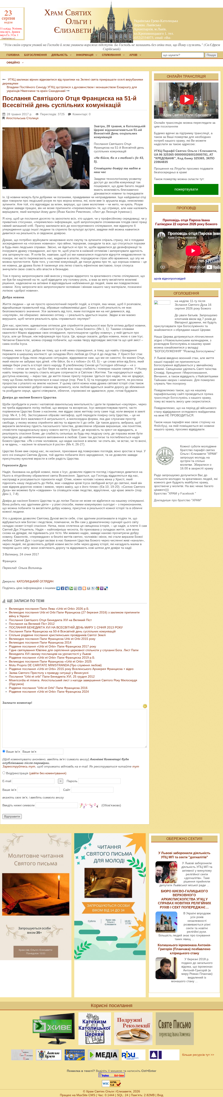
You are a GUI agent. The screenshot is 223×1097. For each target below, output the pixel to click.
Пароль (72, 781)
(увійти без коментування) (47, 773)
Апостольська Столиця (22, 118)
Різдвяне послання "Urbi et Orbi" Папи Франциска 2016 (48, 688)
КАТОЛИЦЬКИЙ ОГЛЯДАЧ (34, 581)
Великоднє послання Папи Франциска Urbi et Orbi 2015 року (52, 638)
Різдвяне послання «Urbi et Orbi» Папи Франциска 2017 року (52, 646)
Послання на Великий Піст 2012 (32, 623)
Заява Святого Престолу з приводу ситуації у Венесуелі (48, 673)
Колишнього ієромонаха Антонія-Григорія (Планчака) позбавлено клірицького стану (184, 949)
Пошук (211, 55)
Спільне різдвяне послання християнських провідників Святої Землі (57, 635)
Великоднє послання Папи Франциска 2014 (40, 642)
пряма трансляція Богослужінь (183, 395)
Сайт (66, 789)
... (208, 885)
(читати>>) (8, 38)
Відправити (12, 816)
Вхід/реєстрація (35, 773)
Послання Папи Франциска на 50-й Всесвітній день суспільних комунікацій (62, 631)
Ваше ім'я (12, 751)
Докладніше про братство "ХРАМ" (178, 500)
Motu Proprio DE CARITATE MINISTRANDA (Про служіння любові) (55, 665)
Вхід (160, 1095)
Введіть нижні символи (18, 805)
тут (135, 766)
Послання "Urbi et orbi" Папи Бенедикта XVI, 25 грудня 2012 (52, 676)
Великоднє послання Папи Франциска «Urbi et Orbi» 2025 (50, 661)
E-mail (6, 781)
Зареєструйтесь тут (18, 766)
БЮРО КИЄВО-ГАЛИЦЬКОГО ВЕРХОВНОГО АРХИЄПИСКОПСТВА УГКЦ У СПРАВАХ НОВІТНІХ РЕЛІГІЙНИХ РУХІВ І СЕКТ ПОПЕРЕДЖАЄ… (184, 899)
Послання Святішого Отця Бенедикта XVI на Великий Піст (50, 620)
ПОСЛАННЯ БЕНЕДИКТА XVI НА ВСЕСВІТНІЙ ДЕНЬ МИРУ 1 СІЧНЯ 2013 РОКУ (66, 627)
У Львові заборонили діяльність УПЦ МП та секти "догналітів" (184, 855)
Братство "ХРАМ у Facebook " (175, 493)
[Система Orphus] (111, 1075)
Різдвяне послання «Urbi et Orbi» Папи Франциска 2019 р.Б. (52, 657)
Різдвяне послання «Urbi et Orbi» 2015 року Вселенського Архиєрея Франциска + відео (71, 669)
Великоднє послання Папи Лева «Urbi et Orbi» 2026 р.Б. (49, 608)
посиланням (169, 126)
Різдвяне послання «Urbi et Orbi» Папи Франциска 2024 (49, 691)
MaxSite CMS (85, 1095)
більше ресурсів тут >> (197, 1054)
